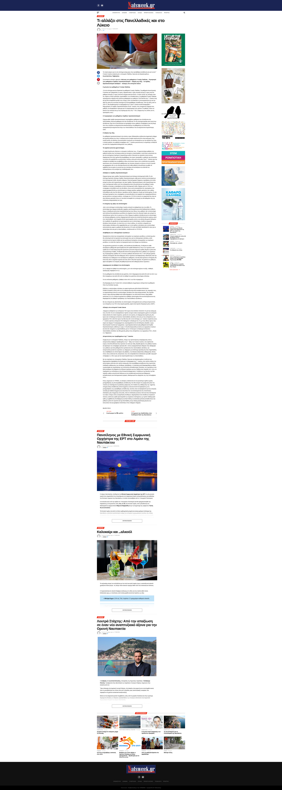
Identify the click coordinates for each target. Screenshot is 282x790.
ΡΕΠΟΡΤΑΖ (166, 12)
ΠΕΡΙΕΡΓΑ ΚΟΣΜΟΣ (148, 12)
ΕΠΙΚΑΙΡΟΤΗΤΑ (116, 12)
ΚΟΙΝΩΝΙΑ (124, 12)
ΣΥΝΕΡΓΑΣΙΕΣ (132, 12)
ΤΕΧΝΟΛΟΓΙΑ (158, 12)
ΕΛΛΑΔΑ (140, 12)
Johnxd (104, 447)
